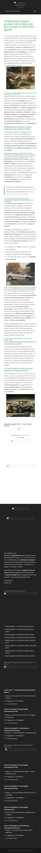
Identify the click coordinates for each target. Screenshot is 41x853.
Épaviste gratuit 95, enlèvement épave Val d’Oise (20, 656)
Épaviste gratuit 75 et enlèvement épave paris (19, 626)
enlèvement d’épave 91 (12, 134)
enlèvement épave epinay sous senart (23, 189)
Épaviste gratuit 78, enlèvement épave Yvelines (19, 634)
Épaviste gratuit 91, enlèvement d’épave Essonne (20, 637)
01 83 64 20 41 (25, 435)
